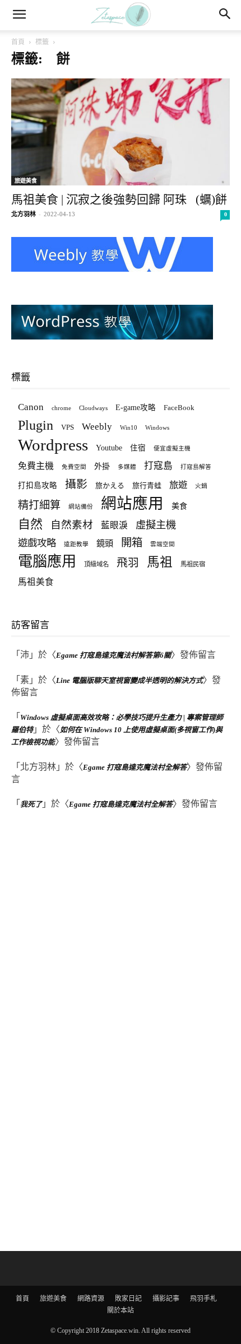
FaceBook (179, 407)
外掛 (102, 466)
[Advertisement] (95, 1032)
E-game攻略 (135, 407)
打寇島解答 (195, 467)
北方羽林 (23, 214)
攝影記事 (165, 1299)
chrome (61, 407)
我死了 (31, 804)
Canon (31, 407)
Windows (157, 428)
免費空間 (74, 467)
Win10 (128, 427)
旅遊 (178, 485)
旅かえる (109, 485)
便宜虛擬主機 (172, 448)
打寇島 (158, 466)
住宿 (138, 448)
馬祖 (160, 562)
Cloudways (93, 408)
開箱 (131, 542)
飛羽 (128, 563)
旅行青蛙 (146, 485)
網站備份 (80, 507)
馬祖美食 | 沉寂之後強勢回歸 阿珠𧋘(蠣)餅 (119, 199)
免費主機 (36, 466)
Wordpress (53, 445)
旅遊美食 (26, 180)
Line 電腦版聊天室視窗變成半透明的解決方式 (129, 680)
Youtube (109, 448)
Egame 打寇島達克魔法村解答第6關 (113, 655)
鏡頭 (104, 543)
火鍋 (201, 486)
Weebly (97, 426)
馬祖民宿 (192, 564)
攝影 (76, 484)
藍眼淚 (114, 525)
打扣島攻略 (37, 485)
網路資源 (90, 1299)
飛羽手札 (203, 1299)
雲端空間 (162, 544)
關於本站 (120, 1310)
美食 (179, 505)
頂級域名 (96, 564)
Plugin (35, 425)
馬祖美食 (36, 582)
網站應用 (132, 503)
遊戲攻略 (37, 542)
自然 (30, 524)
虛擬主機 (156, 525)
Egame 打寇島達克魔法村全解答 (135, 767)
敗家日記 (128, 1299)
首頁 (18, 42)
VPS (67, 427)
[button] (19, 15)
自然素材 (71, 525)
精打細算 (39, 505)
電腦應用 (47, 562)
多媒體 (127, 467)
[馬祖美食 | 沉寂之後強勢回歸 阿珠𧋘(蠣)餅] (120, 131)
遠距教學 (76, 544)
